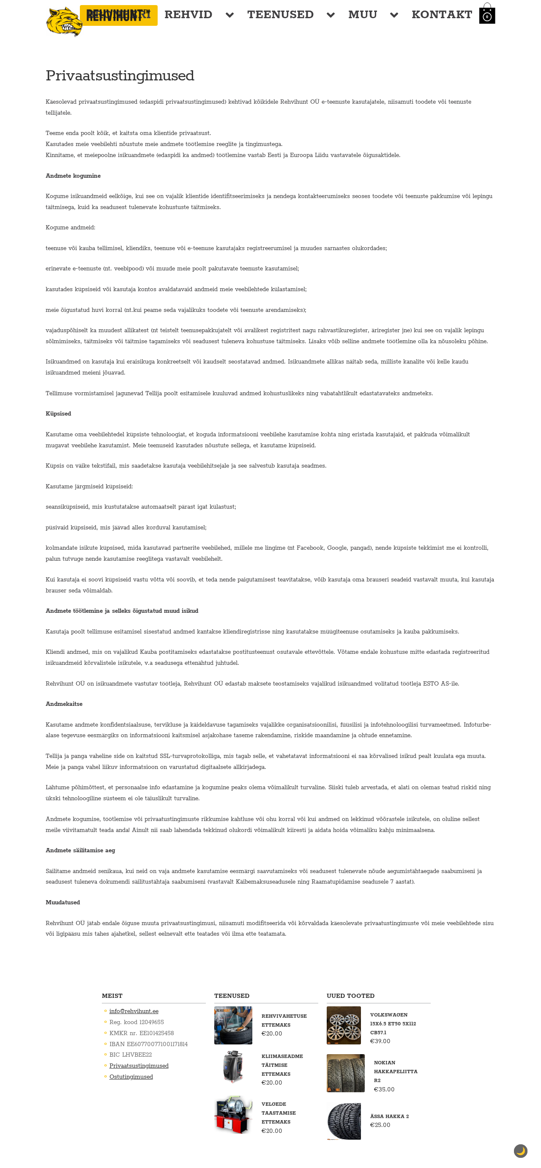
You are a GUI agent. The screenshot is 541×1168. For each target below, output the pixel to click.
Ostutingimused (131, 1077)
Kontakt (442, 15)
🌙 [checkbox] (520, 1151)
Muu (362, 15)
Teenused (280, 15)
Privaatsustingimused (139, 1066)
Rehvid (188, 15)
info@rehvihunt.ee (133, 1011)
